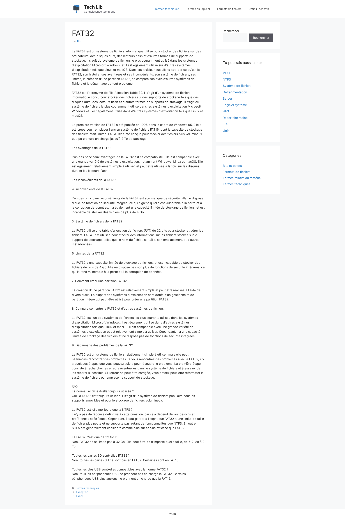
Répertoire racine (235, 118)
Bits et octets (232, 166)
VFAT (226, 73)
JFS (225, 124)
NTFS (227, 79)
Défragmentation (235, 92)
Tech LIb (93, 7)
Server (227, 98)
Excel (79, 495)
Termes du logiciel (198, 9)
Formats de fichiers (229, 9)
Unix (226, 130)
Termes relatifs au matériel (242, 178)
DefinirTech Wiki (259, 9)
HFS (226, 111)
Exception (82, 492)
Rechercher (231, 31)
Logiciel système (235, 105)
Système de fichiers (237, 86)
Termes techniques (167, 9)
